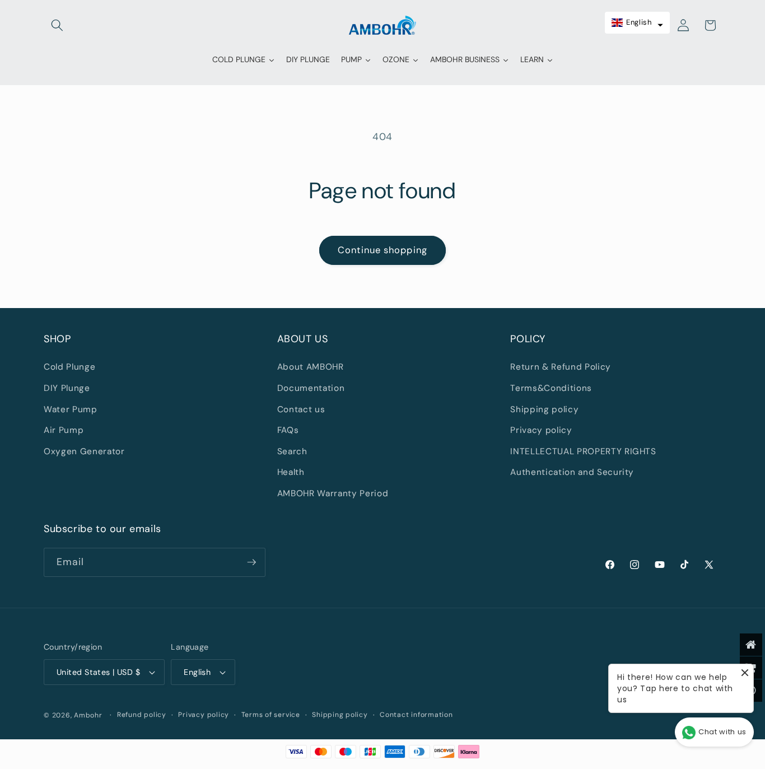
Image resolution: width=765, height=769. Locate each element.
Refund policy (141, 714)
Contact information (416, 714)
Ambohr (88, 715)
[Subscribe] (251, 562)
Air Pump (63, 430)
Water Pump (70, 409)
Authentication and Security (572, 472)
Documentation (311, 388)
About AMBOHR (310, 366)
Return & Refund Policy (560, 366)
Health (291, 472)
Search (292, 451)
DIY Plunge (67, 388)
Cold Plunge (69, 366)
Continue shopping (382, 250)
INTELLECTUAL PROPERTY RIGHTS (583, 451)
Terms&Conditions (551, 388)
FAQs (288, 430)
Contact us (301, 409)
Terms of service (270, 714)
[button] (57, 25)
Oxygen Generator (84, 451)
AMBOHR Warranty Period (333, 493)
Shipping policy (544, 409)
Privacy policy (541, 430)
